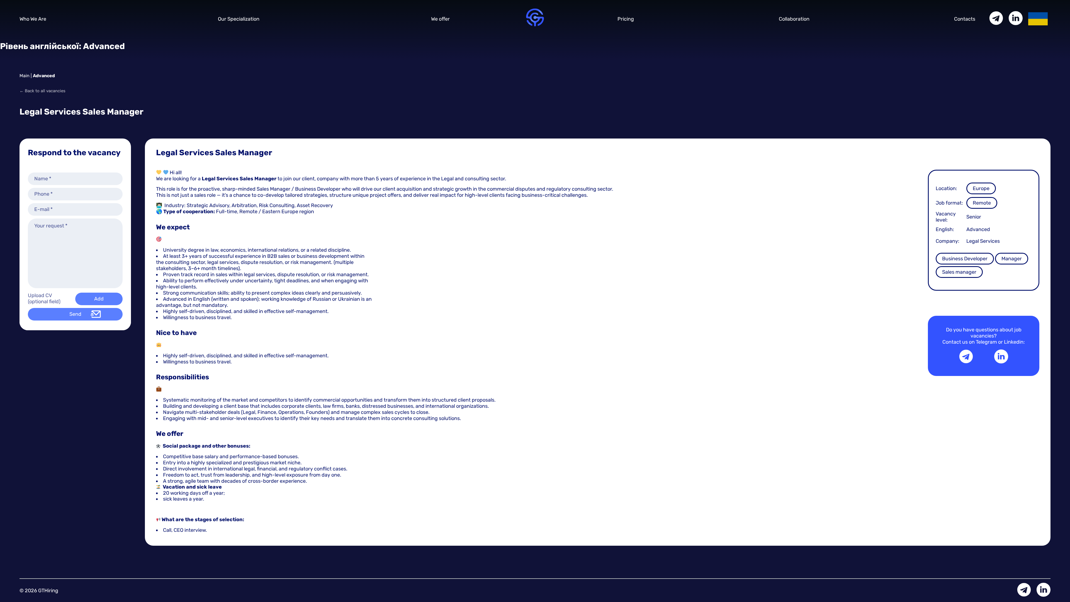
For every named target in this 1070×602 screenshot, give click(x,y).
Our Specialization (238, 19)
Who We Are (33, 19)
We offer (440, 19)
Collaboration (794, 19)
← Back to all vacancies (42, 90)
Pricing (625, 19)
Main (25, 75)
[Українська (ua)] (1038, 18)
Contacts (964, 19)
